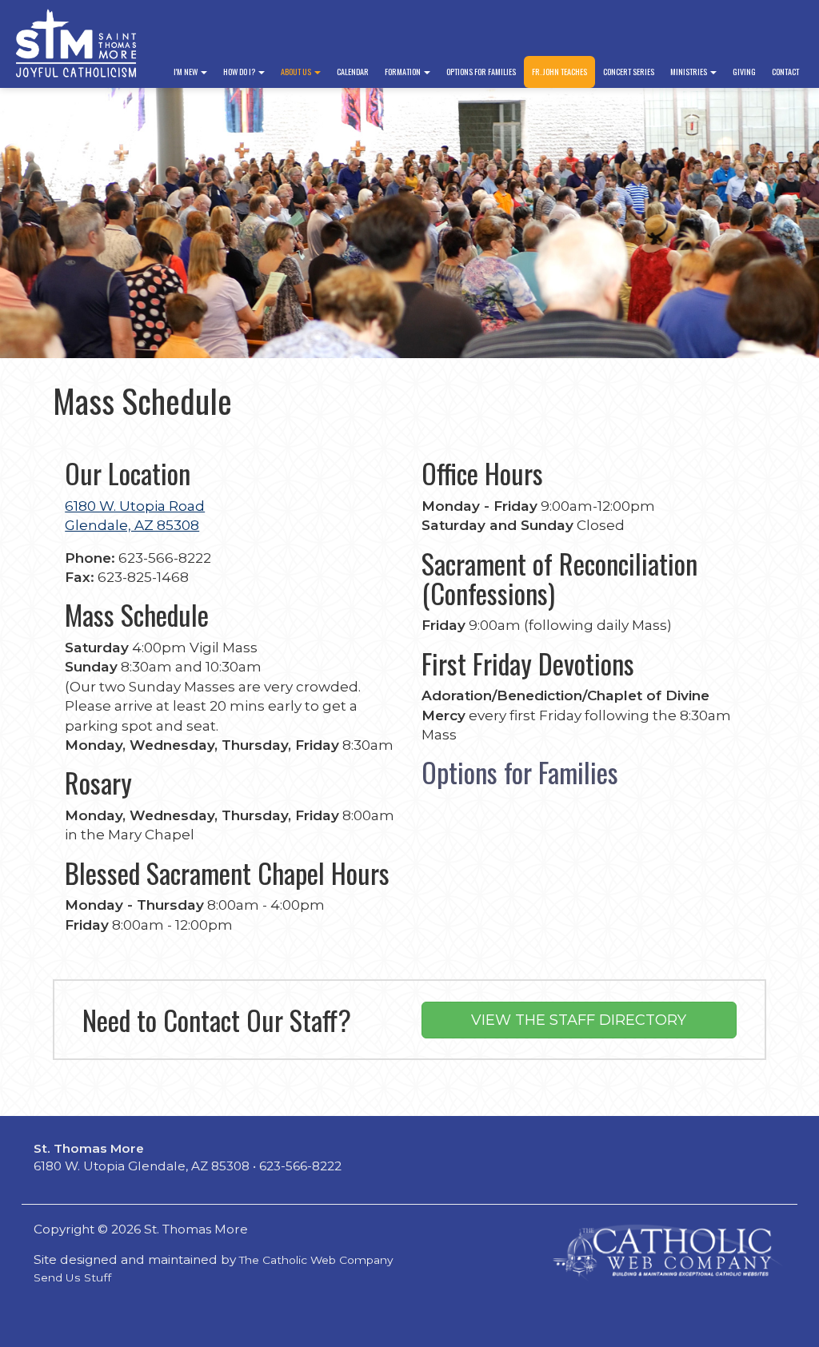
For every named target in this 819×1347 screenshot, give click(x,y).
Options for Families (481, 72)
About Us (297, 72)
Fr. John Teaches (559, 72)
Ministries (689, 72)
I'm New (186, 72)
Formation (403, 72)
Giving (744, 72)
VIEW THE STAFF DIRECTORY (578, 1020)
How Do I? (240, 72)
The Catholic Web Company (316, 1259)
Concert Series (628, 72)
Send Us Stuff (72, 1277)
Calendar (353, 72)
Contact (785, 72)
